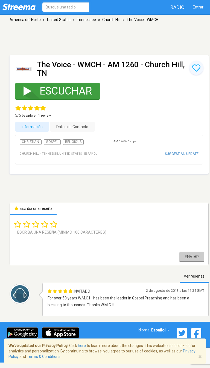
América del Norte (25, 19)
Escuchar (66, 91)
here (82, 345)
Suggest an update (182, 154)
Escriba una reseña (35, 208)
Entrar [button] (198, 7)
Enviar (192, 256)
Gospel (52, 142)
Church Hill (111, 19)
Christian (30, 142)
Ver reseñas (194, 276)
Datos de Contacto (72, 127)
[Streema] (19, 7)
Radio (177, 7)
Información (32, 127)
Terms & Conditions (43, 356)
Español (159, 330)
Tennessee (86, 19)
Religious (73, 142)
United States (59, 19)
